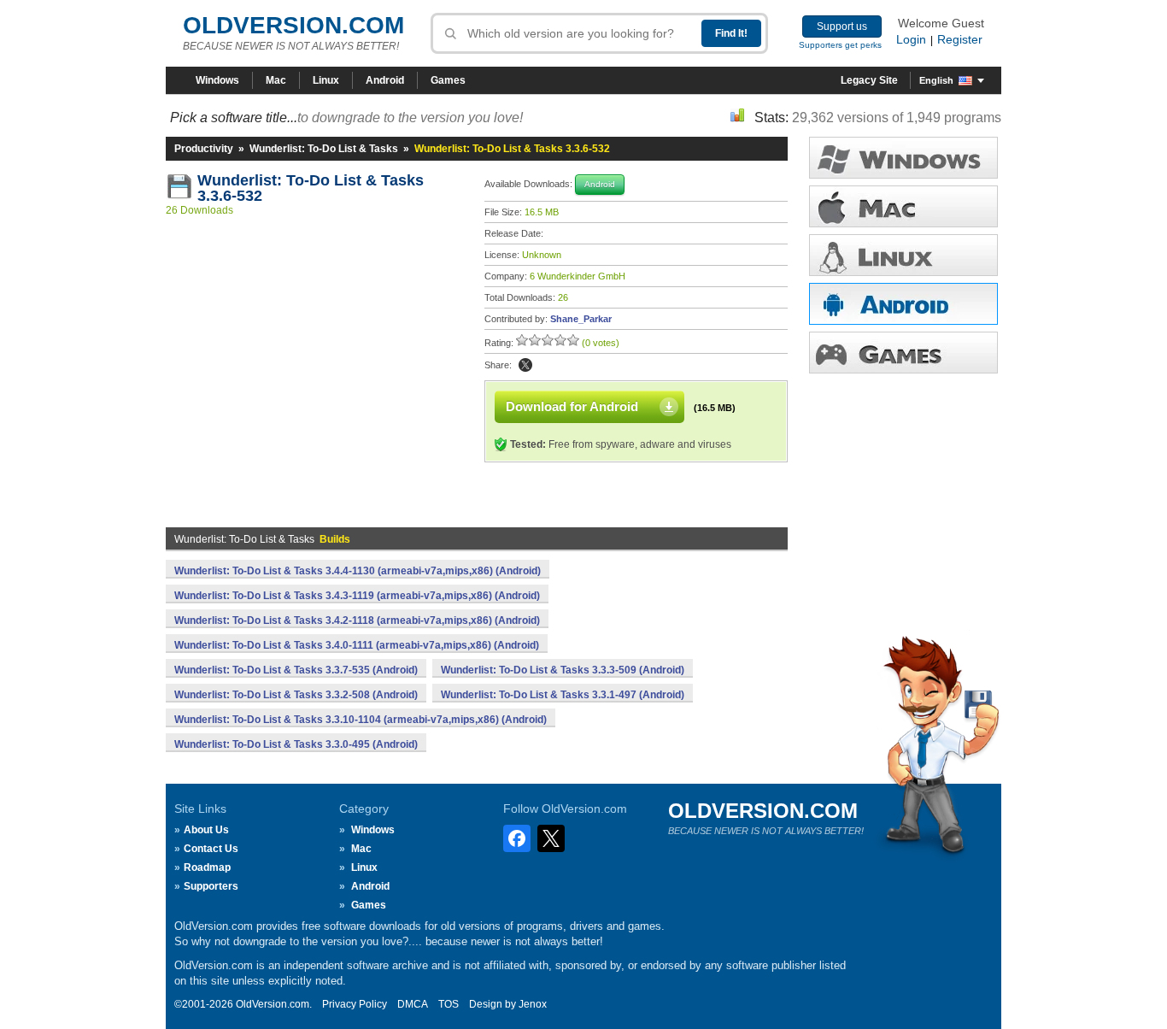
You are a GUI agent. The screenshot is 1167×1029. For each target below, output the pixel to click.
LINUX (903, 255)
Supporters (211, 886)
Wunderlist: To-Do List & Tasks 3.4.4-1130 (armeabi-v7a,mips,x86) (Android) (357, 571)
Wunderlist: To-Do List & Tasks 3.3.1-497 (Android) (562, 695)
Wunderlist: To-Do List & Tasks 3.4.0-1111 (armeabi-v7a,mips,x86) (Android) (356, 645)
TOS (448, 1004)
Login (911, 39)
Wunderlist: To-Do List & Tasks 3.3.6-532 (312, 188)
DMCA (412, 1004)
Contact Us (211, 849)
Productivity (203, 149)
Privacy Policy (354, 1004)
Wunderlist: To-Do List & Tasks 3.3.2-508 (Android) (296, 695)
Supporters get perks (840, 45)
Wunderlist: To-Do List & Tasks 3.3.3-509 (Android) (562, 670)
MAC (903, 206)
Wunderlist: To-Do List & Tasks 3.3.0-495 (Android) (296, 744)
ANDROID (903, 304)
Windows (217, 80)
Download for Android (572, 406)
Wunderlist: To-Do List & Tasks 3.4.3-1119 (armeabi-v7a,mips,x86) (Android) (357, 596)
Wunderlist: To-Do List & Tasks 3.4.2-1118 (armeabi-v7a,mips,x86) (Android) (357, 620)
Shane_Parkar (581, 319)
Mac (276, 80)
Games (448, 80)
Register (959, 39)
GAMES (903, 352)
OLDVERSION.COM (293, 25)
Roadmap (207, 867)
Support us (842, 26)
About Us (206, 830)
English (936, 80)
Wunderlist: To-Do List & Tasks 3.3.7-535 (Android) (296, 670)
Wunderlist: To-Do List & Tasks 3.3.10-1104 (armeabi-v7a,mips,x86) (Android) (360, 720)
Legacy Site (869, 80)
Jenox (533, 1004)
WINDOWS (903, 158)
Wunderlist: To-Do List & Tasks (323, 149)
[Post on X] (525, 365)
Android (385, 80)
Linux (326, 80)
